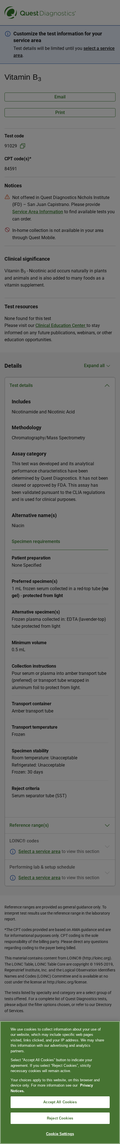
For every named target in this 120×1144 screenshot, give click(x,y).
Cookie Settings (60, 1134)
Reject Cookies (60, 1118)
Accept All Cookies (59, 1102)
